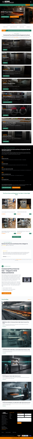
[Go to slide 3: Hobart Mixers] (16, 22)
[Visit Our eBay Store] (25, 435)
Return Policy (14, 432)
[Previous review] (2, 247)
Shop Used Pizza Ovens (6, 187)
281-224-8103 (27, 30)
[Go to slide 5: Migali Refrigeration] (18, 22)
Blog (10, 417)
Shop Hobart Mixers (17, 16)
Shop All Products (27, 16)
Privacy (3, 432)
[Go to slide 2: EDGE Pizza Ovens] (15, 22)
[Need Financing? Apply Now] (19, 435)
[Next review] (4, 247)
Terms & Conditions (8, 432)
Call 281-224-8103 (16, 187)
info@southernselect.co (5, 428)
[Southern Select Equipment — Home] (8, 2)
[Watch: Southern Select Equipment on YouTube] (27, 279)
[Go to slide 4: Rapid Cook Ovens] (17, 22)
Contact (10, 418)
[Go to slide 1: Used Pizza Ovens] (14, 22)
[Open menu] (31, 2)
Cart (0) (28, 4)
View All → (29, 299)
